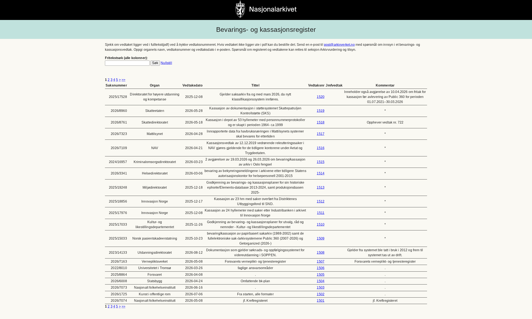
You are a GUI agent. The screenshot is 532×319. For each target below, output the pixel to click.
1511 (320, 213)
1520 (320, 97)
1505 (320, 274)
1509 (320, 238)
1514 (320, 173)
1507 (320, 261)
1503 (320, 287)
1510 (320, 224)
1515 (320, 162)
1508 (320, 252)
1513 (320, 187)
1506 (320, 268)
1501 (320, 300)
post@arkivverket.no (339, 44)
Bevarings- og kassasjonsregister (266, 29)
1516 (320, 148)
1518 (320, 122)
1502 (320, 294)
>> (123, 80)
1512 (320, 201)
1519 (320, 111)
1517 (320, 134)
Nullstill (166, 63)
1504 (320, 281)
